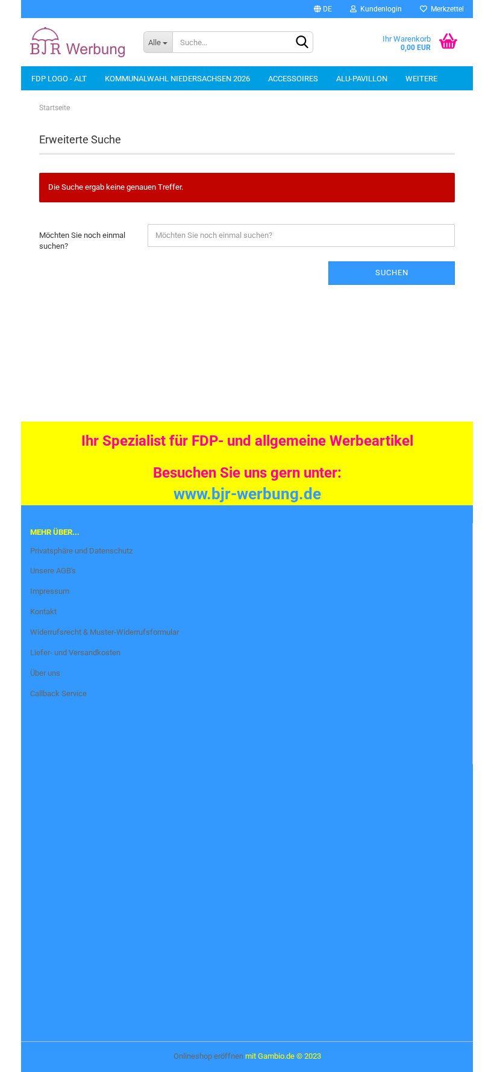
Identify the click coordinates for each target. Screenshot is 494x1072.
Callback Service (58, 693)
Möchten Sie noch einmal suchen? (82, 241)
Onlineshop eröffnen (208, 1056)
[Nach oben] (33, 1054)
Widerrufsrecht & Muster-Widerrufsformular (104, 632)
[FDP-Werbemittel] (77, 42)
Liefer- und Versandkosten (75, 652)
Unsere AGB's (53, 570)
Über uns (45, 673)
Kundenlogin (379, 9)
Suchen (391, 272)
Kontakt (43, 611)
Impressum (49, 591)
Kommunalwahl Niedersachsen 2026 (177, 78)
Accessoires (293, 78)
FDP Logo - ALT (59, 78)
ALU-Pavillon (361, 78)
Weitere (421, 78)
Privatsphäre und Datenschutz (81, 550)
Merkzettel (445, 9)
